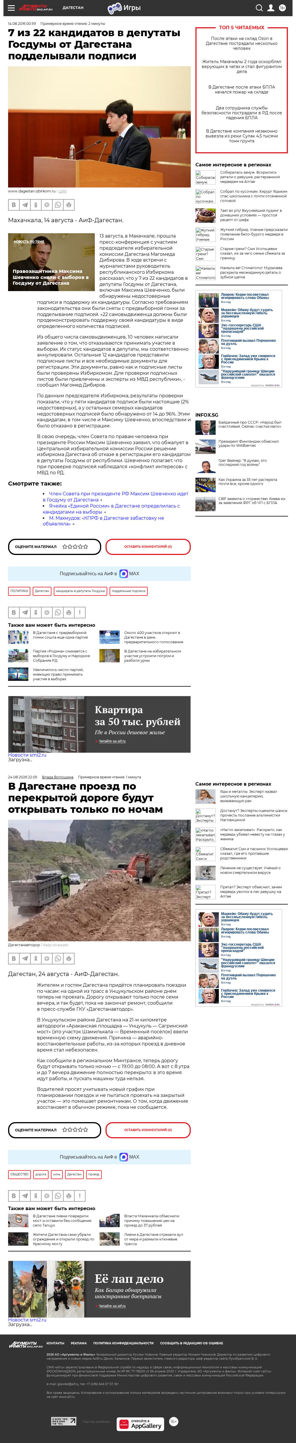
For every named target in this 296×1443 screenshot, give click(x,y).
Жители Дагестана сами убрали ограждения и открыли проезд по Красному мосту (63, 1239)
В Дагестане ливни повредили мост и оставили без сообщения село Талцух (62, 1220)
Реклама (79, 1343)
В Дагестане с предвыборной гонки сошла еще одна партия (60, 634)
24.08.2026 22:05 (22, 777)
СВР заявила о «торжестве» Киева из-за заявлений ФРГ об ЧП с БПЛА (252, 501)
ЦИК (62, 191)
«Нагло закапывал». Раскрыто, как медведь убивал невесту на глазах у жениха (252, 834)
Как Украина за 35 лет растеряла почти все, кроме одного (248, 482)
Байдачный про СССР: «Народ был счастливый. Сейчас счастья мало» (250, 424)
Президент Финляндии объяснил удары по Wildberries (249, 444)
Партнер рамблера (96, 1421)
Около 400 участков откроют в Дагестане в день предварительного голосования (153, 637)
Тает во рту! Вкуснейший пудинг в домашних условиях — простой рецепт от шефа (251, 215)
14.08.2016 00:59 (22, 23)
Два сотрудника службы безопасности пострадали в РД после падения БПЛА (241, 113)
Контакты (55, 1343)
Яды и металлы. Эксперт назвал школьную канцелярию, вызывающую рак (248, 796)
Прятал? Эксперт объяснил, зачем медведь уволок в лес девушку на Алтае (251, 891)
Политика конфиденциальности (123, 1343)
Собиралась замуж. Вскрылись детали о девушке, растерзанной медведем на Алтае (250, 177)
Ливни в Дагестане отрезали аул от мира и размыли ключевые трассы (153, 1239)
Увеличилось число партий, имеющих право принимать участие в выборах (58, 674)
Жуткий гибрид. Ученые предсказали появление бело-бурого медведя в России (254, 234)
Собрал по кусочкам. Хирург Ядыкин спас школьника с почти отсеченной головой (253, 196)
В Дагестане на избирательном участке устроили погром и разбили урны (152, 656)
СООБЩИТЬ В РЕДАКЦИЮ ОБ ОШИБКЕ (191, 1343)
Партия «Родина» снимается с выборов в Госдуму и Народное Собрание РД (61, 656)
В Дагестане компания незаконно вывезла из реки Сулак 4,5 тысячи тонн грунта (242, 136)
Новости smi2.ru (27, 755)
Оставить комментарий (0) (148, 547)
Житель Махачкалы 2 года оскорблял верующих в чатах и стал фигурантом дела (242, 66)
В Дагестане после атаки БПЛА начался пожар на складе (241, 90)
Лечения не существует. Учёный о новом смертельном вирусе (250, 870)
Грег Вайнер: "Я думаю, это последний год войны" (243, 463)
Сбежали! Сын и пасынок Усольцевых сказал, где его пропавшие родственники (254, 853)
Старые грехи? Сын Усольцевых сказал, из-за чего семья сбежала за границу (252, 253)
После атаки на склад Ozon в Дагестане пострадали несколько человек (242, 43)
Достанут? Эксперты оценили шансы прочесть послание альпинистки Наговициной (253, 815)
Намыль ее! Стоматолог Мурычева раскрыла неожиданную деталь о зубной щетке (251, 272)
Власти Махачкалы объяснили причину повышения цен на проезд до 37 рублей (151, 1220)
